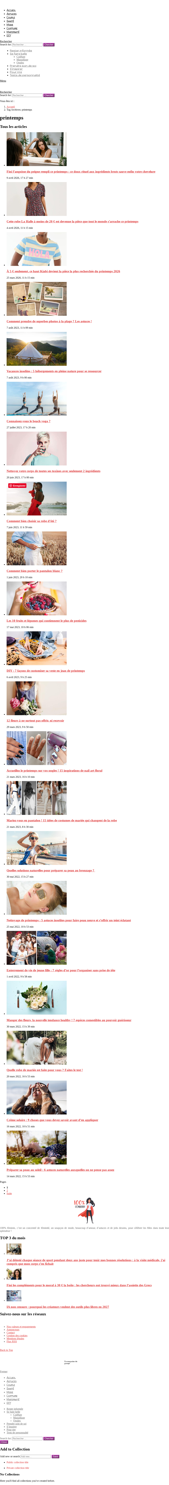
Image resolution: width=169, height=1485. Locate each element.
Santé (10, 21)
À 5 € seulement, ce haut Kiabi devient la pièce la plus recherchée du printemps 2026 (63, 271)
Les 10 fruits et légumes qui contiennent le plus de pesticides (46, 620)
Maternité (13, 32)
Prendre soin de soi (23, 65)
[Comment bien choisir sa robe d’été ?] (88, 499)
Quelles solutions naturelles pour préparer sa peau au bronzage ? (51, 870)
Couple (11, 17)
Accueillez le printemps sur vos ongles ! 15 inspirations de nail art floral (54, 770)
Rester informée (21, 50)
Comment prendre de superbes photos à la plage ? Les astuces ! (49, 321)
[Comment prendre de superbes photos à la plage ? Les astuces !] (88, 299)
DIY (9, 35)
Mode (10, 24)
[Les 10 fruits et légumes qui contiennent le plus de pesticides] (88, 598)
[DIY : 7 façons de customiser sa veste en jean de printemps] (88, 648)
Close (4, 1442)
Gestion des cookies (17, 1335)
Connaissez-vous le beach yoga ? (29, 421)
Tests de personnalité (25, 75)
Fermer (3, 1371)
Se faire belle (18, 53)
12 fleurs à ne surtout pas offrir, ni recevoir (35, 720)
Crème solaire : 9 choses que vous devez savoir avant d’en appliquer (52, 1120)
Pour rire (16, 72)
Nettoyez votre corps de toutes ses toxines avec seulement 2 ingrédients (53, 471)
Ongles (20, 62)
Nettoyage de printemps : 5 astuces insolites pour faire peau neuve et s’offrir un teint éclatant (69, 920)
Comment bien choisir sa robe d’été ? (32, 521)
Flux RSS (12, 1341)
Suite (9, 1193)
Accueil (11, 10)
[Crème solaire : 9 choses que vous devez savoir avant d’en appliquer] (88, 1098)
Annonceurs (13, 1329)
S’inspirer (16, 68)
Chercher (49, 44)
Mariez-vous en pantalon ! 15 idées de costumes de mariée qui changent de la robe (62, 820)
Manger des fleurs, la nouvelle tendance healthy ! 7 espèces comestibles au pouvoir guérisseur (69, 1020)
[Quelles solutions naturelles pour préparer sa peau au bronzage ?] (88, 848)
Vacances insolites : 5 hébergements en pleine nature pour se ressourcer (54, 371)
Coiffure (12, 28)
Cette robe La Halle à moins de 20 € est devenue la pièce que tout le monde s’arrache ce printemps (72, 221)
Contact (11, 1332)
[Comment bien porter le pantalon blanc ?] (88, 548)
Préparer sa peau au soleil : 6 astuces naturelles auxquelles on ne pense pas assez (60, 1170)
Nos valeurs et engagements (21, 1326)
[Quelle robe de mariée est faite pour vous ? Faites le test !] (88, 1048)
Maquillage (22, 59)
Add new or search (10, 1456)
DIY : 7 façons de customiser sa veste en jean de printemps (46, 670)
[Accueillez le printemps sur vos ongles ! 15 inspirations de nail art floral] (88, 748)
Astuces (12, 14)
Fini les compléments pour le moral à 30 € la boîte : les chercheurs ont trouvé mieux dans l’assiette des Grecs (79, 1285)
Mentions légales (15, 1338)
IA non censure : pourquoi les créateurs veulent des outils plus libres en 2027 (58, 1307)
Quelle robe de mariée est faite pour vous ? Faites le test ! (45, 1070)
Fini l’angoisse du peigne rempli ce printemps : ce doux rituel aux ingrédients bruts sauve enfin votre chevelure (81, 171)
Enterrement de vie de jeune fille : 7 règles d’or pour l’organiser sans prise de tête (61, 970)
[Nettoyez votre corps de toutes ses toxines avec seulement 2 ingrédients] (88, 449)
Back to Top (6, 1350)
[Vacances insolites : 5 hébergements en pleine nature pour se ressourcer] (88, 349)
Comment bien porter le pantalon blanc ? (35, 571)
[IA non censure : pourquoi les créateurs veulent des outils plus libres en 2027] (88, 1296)
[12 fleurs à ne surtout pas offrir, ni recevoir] (88, 698)
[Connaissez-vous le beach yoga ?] (88, 399)
